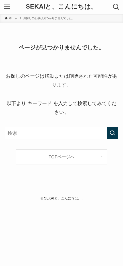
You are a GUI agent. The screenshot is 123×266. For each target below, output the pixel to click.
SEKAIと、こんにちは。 (61, 7)
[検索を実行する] (112, 133)
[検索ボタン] (116, 7)
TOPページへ (62, 156)
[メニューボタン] (7, 7)
